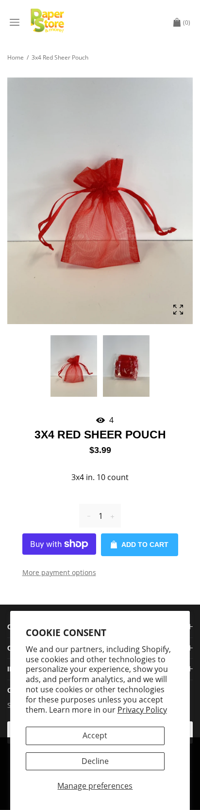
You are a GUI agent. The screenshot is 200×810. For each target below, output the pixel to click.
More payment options (59, 572)
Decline (95, 761)
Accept (95, 735)
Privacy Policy (142, 709)
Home (15, 57)
